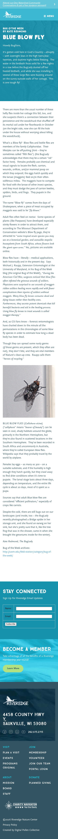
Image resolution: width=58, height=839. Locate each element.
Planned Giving (40, 783)
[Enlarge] (51, 368)
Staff (7, 794)
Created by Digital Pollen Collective (21, 830)
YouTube (23, 732)
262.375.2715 (35, 732)
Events (8, 758)
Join (32, 747)
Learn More (13, 668)
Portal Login (38, 769)
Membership (37, 752)
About (7, 777)
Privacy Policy (10, 825)
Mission (8, 783)
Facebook (4, 732)
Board (7, 788)
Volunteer (36, 758)
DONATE (34, 777)
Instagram (11, 732)
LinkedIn (17, 732)
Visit (6, 747)
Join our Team (39, 763)
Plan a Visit (11, 752)
